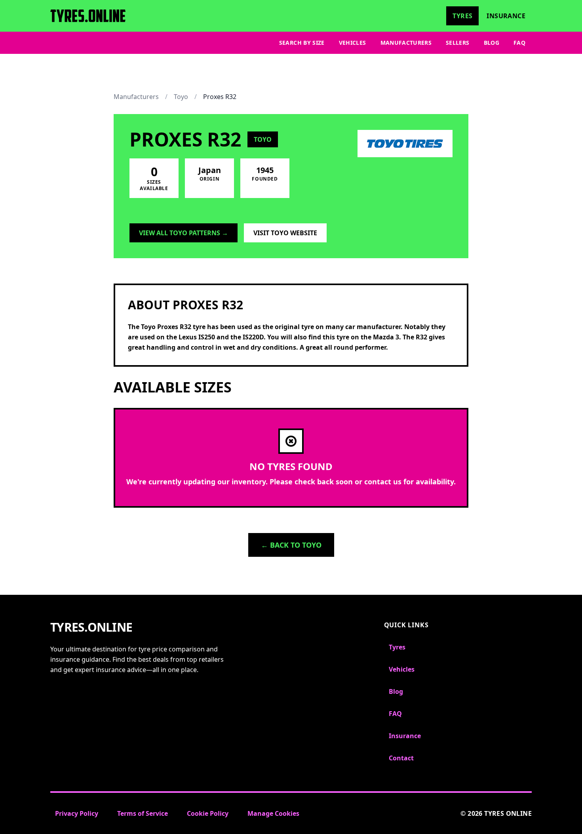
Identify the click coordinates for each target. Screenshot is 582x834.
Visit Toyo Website (285, 232)
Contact (401, 758)
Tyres (462, 15)
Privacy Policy (76, 813)
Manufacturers (406, 42)
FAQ (519, 42)
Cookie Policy (207, 813)
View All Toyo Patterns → (183, 232)
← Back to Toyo (291, 545)
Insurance (506, 15)
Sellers (457, 42)
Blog (491, 42)
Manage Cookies (273, 813)
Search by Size (302, 42)
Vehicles (352, 42)
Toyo (181, 96)
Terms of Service (142, 813)
